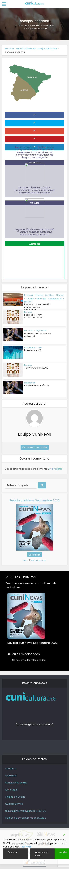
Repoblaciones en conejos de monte (36, 48)
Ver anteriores (38, 560)
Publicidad (11, 775)
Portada (9, 48)
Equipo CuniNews (37, 28)
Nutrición (30, 298)
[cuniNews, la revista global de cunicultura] (34, 3)
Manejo (59, 295)
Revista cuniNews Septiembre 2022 (34, 500)
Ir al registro (55, 468)
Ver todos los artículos (34, 447)
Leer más (26, 846)
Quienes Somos (14, 803)
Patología (41, 298)
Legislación (41, 330)
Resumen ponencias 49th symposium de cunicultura (37, 307)
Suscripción (34, 554)
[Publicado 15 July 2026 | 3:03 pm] (34, 260)
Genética (49, 295)
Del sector (29, 330)
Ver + (26, 560)
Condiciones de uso (16, 782)
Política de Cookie (15, 796)
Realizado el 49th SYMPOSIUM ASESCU (34, 316)
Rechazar (12, 852)
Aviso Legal (11, 789)
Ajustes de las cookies (41, 854)
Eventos (39, 295)
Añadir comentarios (43, 25)
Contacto (10, 768)
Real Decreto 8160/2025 (36, 385)
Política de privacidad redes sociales (25, 818)
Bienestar (28, 295)
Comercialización (33, 347)
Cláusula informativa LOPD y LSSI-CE (25, 811)
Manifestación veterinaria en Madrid (37, 335)
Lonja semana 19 (32, 350)
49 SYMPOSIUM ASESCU (36, 367)
